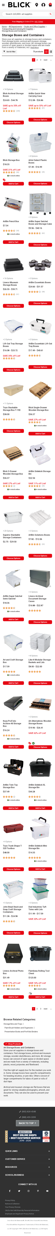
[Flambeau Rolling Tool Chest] (40, 953)
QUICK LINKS (11, 1151)
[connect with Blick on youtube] (47, 1192)
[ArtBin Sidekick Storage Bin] (40, 454)
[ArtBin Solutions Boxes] (40, 517)
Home (4, 27)
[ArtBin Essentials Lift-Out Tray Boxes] (40, 326)
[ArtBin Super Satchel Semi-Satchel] (13, 578)
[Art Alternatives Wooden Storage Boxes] (40, 703)
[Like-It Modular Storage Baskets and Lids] (40, 642)
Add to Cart (13, 184)
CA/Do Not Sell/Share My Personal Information (22, 1210)
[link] (45, 60)
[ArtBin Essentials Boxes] (40, 265)
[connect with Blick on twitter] (19, 1192)
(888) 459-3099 (29, 1117)
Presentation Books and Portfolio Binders (21, 1032)
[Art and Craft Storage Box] (13, 642)
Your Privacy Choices (12, 1207)
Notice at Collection (12, 1204)
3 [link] (40, 60)
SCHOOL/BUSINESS (14, 1175)
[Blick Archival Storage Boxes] (13, 76)
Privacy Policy (10, 1200)
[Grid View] (46, 51)
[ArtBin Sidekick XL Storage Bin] (40, 767)
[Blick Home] (19, 5)
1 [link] (33, 60)
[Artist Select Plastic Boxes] (40, 143)
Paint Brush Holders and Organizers (19, 1028)
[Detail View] (51, 51)
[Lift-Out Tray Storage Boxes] (13, 326)
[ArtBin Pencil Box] (13, 204)
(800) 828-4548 (29, 1111)
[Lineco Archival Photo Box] (13, 953)
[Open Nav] (3, 5)
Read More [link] (35, 47)
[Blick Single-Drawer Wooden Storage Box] (40, 390)
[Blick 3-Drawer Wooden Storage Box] (13, 454)
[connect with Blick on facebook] (9, 1192)
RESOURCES (11, 1167)
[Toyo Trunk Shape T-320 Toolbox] (13, 828)
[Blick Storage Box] (13, 143)
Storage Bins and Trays (13, 1024)
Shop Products (14, 1044)
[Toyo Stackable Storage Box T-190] (13, 390)
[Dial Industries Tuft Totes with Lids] (40, 889)
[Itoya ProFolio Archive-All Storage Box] (13, 703)
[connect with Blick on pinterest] (38, 1192)
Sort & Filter (11, 52)
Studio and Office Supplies (34, 27)
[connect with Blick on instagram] (28, 1192)
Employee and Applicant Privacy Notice (19, 1214)
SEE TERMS (39, 22)
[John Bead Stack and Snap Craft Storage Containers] (13, 889)
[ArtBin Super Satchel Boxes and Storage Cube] (40, 204)
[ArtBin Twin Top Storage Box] (13, 767)
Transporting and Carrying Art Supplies (17, 29)
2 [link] (37, 60)
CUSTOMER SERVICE (15, 1159)
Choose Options (13, 122)
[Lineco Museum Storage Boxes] (13, 265)
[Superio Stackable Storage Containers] (13, 517)
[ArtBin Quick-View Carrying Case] (40, 76)
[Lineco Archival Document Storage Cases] (40, 578)
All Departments (15, 27)
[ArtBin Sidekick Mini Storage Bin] (40, 828)
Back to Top (26, 1123)
